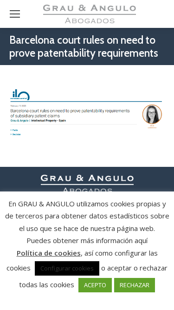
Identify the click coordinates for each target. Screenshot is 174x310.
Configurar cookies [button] (67, 268)
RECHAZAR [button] (134, 285)
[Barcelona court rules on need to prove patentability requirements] (87, 113)
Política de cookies (49, 252)
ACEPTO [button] (95, 285)
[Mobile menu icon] (14, 14)
